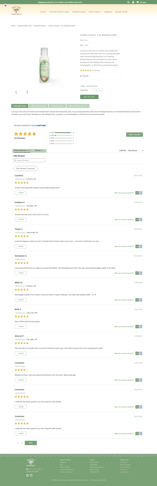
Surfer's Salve (79, 12)
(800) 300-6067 (33, 471)
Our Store (123, 469)
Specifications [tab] (38, 106)
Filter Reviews (19, 156)
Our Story (123, 462)
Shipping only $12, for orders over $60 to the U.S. (60, 2)
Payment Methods (66, 469)
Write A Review (134, 135)
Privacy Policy (65, 467)
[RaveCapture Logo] (38, 125)
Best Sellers (94, 462)
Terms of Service (66, 472)
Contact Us (124, 472)
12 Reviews (96, 70)
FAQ (61, 465)
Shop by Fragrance (96, 467)
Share (21, 193)
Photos (39, 150)
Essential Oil (94, 472)
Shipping (63, 462)
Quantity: (84, 90)
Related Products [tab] (78, 106)
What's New (94, 469)
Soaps (43, 12)
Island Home (121, 12)
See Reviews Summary (25, 168)
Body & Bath (95, 12)
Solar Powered (125, 465)
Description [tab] (20, 106)
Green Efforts (125, 467)
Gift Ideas (93, 465)
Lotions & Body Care (59, 12)
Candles (108, 12)
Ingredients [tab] (57, 106)
